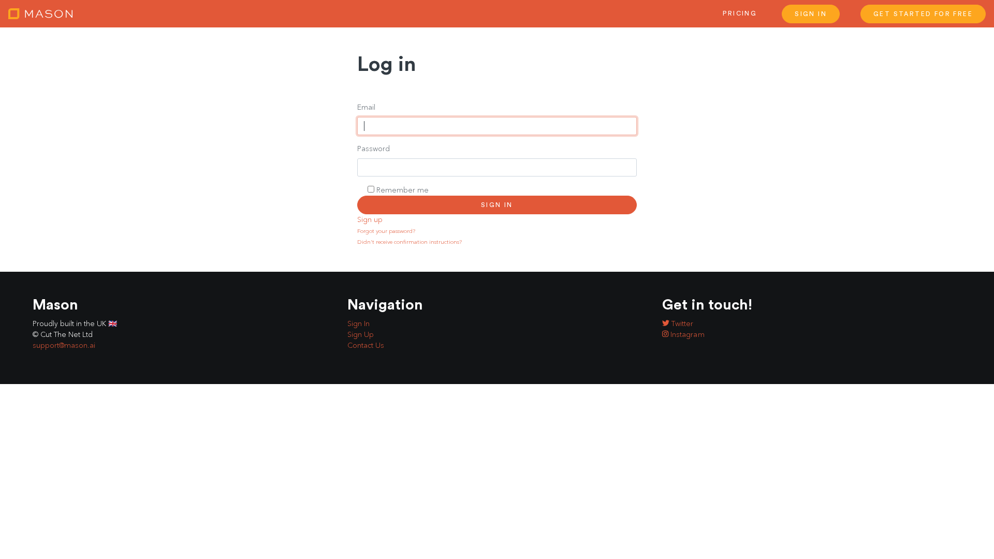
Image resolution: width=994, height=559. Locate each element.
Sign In (811, 14)
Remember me (402, 190)
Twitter (681, 324)
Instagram (686, 335)
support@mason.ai (64, 345)
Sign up (370, 220)
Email (366, 107)
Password (373, 149)
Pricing (740, 13)
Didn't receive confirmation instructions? (409, 242)
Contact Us (365, 345)
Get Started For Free (923, 14)
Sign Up (360, 335)
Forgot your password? (386, 231)
